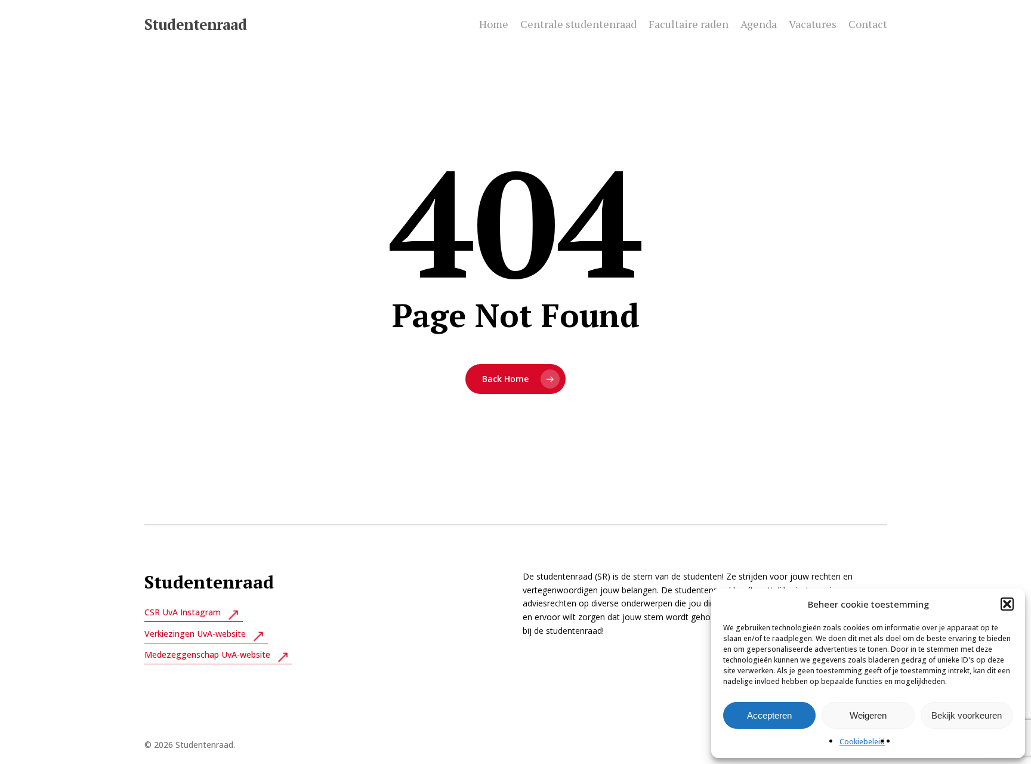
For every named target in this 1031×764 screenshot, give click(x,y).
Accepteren (769, 715)
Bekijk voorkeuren (966, 715)
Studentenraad (195, 24)
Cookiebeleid (862, 742)
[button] (1007, 604)
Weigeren (868, 715)
